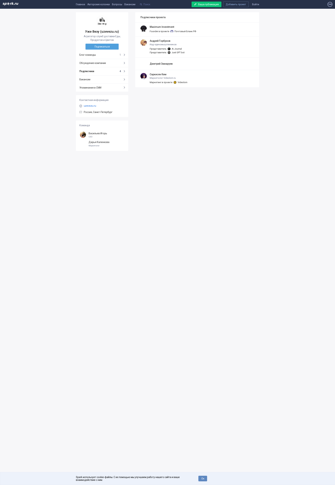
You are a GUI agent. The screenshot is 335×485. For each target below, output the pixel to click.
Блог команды (100, 54)
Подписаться (102, 46)
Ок (202, 478)
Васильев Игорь (98, 135)
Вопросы (117, 4)
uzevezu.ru (90, 105)
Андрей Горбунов (160, 40)
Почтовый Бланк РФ (185, 31)
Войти (255, 4)
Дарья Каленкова (99, 144)
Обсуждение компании (92, 63)
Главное (80, 4)
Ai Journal (176, 48)
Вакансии (129, 4)
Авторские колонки (98, 4)
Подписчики (100, 71)
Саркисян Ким (158, 74)
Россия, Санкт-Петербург (98, 112)
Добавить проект (236, 4)
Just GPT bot (178, 52)
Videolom (182, 82)
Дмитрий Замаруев (161, 63)
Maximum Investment (162, 26)
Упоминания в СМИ (90, 87)
